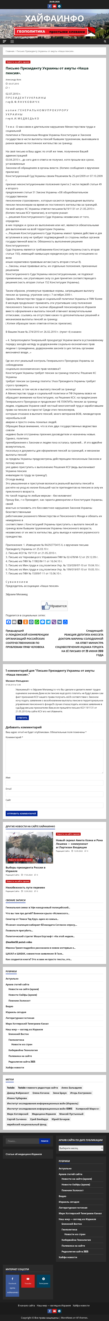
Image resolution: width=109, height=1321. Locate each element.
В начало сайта (26, 1305)
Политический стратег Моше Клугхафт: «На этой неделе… (40, 936)
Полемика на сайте (20, 1056)
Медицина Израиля (44, 1114)
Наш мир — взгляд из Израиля (24, 1029)
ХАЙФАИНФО (54, 17)
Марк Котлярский (17, 1114)
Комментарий (14, 737)
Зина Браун (60, 1093)
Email (8, 788)
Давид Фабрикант (18, 1093)
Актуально (12, 978)
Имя (8, 777)
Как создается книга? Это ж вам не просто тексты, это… (39, 959)
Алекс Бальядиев (71, 1087)
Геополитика (16, 1039)
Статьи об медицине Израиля (24, 1154)
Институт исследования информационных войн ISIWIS (39, 1108)
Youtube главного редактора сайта (38, 1087)
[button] (4, 41)
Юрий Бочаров (61, 1119)
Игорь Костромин (81, 1093)
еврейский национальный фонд (26, 1124)
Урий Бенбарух (39, 1119)
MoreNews (67, 1317)
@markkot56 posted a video (19, 942)
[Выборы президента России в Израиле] (29, 848)
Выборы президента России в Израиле (25, 869)
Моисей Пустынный (71, 1114)
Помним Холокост (20, 1000)
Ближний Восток (19, 1034)
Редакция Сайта (12, 875)
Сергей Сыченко (17, 1119)
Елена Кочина (41, 1093)
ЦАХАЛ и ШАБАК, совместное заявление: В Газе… (34, 953)
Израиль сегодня (16, 1012)
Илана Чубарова (17, 1098)
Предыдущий (27, 639)
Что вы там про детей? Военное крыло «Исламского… (37, 913)
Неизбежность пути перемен (25, 887)
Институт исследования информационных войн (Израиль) (42, 1103)
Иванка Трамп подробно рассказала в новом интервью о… (41, 947)
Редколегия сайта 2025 (22, 1061)
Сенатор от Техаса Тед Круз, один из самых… (32, 919)
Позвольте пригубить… (19, 930)
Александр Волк (13, 79)
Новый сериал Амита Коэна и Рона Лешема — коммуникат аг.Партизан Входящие (79, 843)
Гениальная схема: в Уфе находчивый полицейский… (38, 907)
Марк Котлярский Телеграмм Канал (27, 1023)
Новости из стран (21, 1044)
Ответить (22, 717)
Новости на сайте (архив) (18, 62)
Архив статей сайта (17, 984)
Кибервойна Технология (23, 1050)
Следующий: (79, 643)
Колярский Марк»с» (87, 1108)
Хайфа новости (15, 1067)
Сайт (8, 800)
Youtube (11, 1087)
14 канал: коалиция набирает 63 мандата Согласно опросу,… (41, 924)
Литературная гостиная (20, 1018)
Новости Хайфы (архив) (23, 994)
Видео (9, 1006)
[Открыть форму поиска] (105, 41)
